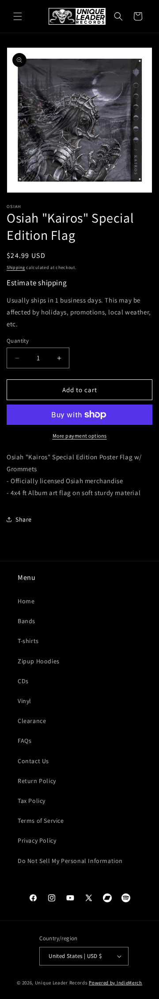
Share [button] (23, 519)
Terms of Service (41, 821)
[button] (17, 16)
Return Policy (37, 781)
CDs (23, 681)
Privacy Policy (37, 840)
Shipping (16, 267)
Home (26, 601)
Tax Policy (31, 801)
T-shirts (28, 641)
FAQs (24, 741)
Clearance (32, 721)
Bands (26, 621)
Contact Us (33, 761)
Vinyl (24, 701)
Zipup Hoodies (39, 661)
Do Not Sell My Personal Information (70, 861)
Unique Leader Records (61, 983)
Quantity (18, 340)
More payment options (80, 435)
